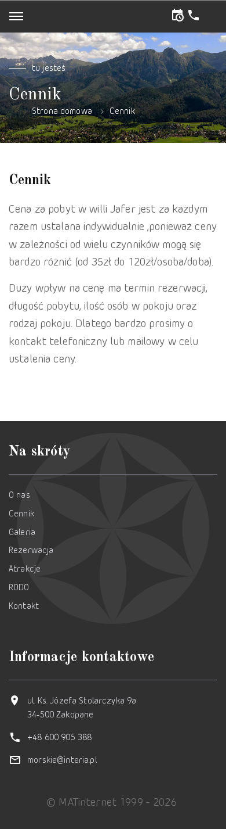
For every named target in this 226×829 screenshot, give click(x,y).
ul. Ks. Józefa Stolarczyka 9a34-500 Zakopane (81, 708)
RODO (19, 588)
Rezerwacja (31, 551)
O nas (19, 496)
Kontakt (24, 607)
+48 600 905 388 (59, 738)
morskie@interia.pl (62, 761)
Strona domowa (62, 112)
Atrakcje (25, 570)
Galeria (22, 533)
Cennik (122, 112)
